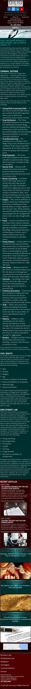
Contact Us (25, 17)
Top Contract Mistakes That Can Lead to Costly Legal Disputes (14, 487)
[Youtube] (22, 9)
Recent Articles (8, 482)
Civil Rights (6, 353)
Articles (4, 671)
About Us (15, 17)
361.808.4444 (15, 25)
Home (5, 17)
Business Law (6, 655)
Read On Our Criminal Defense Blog (12, 501)
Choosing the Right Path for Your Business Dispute (13, 521)
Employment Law (8, 410)
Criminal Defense (9, 71)
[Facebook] (9, 9)
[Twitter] (13, 9)
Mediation (5, 661)
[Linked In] (17, 9)
